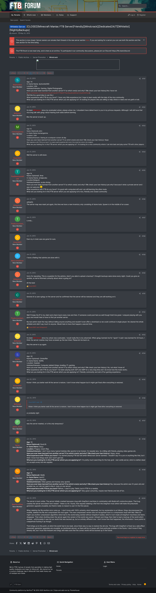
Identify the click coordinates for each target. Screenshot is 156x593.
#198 (143, 439)
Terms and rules (114, 584)
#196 (143, 398)
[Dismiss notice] (144, 40)
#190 (143, 273)
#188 (143, 236)
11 (34, 73)
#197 (143, 420)
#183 (143, 126)
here (87, 40)
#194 (143, 353)
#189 (143, 254)
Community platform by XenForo (31, 590)
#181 (143, 78)
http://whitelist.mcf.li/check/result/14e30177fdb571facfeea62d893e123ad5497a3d (58, 93)
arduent (14, 33)
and (38, 327)
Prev (13, 73)
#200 (143, 498)
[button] (37, 15)
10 (30, 73)
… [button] (21, 73)
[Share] (139, 79)
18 (44, 73)
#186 (143, 199)
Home (58, 566)
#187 (143, 217)
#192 (143, 312)
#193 (143, 335)
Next (49, 73)
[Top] (142, 584)
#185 (143, 170)
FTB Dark (17, 584)
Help (134, 584)
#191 (143, 293)
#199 (143, 470)
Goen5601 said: (34, 402)
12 (37, 73)
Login (105, 566)
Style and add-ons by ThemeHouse (66, 590)
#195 (143, 379)
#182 (143, 107)
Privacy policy (126, 584)
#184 (143, 152)
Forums (59, 570)
